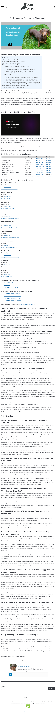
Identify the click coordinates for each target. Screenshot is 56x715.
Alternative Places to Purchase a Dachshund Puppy (17, 66)
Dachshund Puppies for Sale (11, 287)
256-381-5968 (39, 158)
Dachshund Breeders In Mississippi (13, 298)
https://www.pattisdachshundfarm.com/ (11, 228)
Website (48, 158)
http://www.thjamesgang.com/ (9, 247)
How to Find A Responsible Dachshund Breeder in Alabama (19, 71)
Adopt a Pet (7, 285)
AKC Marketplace (8, 282)
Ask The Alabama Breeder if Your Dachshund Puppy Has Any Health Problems (23, 83)
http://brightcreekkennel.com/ (9, 189)
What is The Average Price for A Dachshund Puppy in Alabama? (20, 69)
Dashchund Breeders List (26, 304)
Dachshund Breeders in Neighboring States (15, 68)
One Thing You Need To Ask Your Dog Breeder (14, 61)
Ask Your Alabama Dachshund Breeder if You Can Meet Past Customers (22, 77)
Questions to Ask (7, 74)
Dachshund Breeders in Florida (12, 293)
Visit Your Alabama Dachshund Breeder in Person (17, 72)
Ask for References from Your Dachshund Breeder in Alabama (19, 76)
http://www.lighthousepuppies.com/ (10, 198)
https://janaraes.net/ (6, 276)
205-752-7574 (40, 172)
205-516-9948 (40, 164)
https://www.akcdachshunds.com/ (10, 257)
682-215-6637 (39, 176)
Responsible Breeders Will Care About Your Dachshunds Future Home (22, 80)
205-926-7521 (39, 170)
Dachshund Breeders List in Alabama (11, 63)
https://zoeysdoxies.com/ (7, 208)
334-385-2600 (40, 166)
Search (3, 686)
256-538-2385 (40, 168)
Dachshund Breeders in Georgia (12, 296)
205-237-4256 (40, 162)
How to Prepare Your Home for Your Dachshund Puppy (16, 85)
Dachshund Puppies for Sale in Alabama (12, 59)
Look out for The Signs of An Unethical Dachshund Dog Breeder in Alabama (23, 82)
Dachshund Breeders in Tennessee (13, 300)
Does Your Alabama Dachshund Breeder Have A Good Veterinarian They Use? (23, 79)
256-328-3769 (40, 160)
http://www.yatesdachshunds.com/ (10, 237)
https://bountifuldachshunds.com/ (10, 218)
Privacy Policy (28, 712)
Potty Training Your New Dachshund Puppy (15, 87)
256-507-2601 (39, 174)
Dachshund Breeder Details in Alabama (12, 64)
